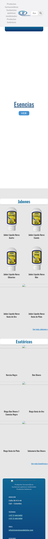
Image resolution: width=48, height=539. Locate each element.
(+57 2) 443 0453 (15, 515)
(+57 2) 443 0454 (15, 518)
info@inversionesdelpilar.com (21, 530)
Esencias (24, 103)
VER (24, 112)
